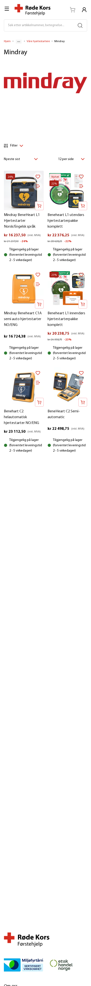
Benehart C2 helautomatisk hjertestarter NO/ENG (21, 417)
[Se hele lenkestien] (19, 42)
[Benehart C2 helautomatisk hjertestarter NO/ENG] (24, 387)
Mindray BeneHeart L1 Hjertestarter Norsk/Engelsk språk (22, 221)
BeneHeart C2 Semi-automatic (64, 414)
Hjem (7, 41)
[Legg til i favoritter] (37, 176)
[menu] (7, 9)
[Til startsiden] (32, 9)
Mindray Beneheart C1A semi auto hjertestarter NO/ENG (23, 319)
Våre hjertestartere (38, 41)
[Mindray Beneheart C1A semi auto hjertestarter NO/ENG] (24, 288)
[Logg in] (84, 10)
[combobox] (22, 159)
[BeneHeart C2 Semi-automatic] (67, 387)
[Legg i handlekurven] (39, 205)
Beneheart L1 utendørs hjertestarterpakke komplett (66, 221)
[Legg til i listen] (37, 186)
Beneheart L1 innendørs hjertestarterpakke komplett (66, 319)
